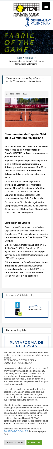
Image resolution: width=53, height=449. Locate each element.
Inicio (19, 58)
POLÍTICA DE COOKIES (16, 431)
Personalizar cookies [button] (14, 442)
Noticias (29, 58)
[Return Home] (26, 10)
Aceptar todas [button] (34, 442)
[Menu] (46, 6)
